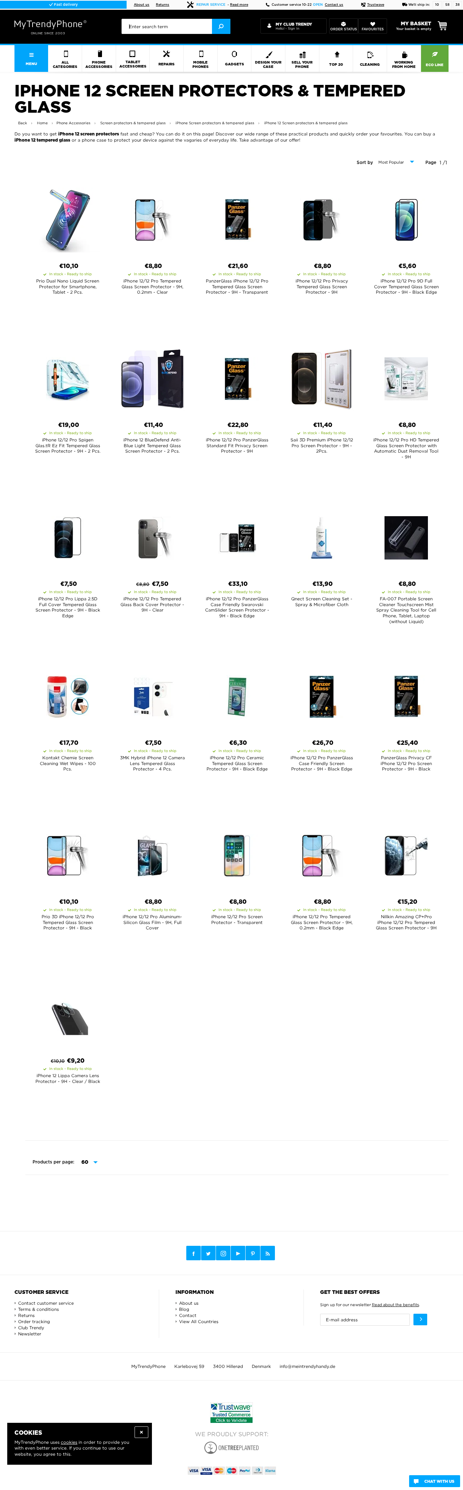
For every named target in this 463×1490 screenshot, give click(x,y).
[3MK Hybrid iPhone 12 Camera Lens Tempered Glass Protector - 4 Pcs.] (152, 694)
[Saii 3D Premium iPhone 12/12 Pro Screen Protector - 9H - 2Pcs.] (321, 377)
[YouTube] (238, 1253)
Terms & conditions (38, 1309)
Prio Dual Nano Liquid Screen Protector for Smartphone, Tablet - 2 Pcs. (67, 286)
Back (22, 123)
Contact (187, 1315)
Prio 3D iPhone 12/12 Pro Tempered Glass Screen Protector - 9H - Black (68, 922)
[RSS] (267, 1253)
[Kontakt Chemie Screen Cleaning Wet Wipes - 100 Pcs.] (67, 694)
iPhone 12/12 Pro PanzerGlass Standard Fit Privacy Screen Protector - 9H (237, 445)
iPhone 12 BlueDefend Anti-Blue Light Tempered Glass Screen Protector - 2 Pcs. (152, 445)
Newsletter (29, 1333)
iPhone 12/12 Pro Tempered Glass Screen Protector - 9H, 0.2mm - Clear (152, 286)
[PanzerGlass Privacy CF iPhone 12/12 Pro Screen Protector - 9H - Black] (406, 694)
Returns (162, 5)
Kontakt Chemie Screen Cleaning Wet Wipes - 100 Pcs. (68, 763)
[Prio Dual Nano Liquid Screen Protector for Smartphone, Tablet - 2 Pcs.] (67, 218)
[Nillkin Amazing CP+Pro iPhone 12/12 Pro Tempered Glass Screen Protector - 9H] (406, 853)
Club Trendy (31, 1327)
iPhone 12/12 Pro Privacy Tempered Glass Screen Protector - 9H (322, 286)
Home (42, 123)
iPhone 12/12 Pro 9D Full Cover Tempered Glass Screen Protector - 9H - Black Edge (406, 286)
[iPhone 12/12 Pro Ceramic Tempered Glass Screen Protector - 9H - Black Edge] (237, 694)
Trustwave (375, 5)
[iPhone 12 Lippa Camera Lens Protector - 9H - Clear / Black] (67, 1012)
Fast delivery (65, 5)
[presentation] (176, 26)
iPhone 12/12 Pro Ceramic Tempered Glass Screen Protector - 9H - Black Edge (237, 763)
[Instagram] (223, 1253)
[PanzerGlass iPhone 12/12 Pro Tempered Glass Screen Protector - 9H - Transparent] (237, 218)
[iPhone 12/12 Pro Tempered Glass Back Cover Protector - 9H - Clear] (152, 536)
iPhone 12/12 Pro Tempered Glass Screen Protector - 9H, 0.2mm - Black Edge (322, 922)
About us (141, 5)
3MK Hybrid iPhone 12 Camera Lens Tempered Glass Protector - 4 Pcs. (152, 763)
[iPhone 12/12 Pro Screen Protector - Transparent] (237, 853)
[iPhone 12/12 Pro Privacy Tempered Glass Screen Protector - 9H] (321, 218)
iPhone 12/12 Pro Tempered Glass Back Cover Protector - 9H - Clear (152, 604)
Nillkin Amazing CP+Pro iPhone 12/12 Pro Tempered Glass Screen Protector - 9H (406, 922)
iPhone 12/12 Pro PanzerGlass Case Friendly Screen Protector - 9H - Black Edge (321, 763)
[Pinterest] (253, 1253)
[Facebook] (193, 1253)
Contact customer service (46, 1303)
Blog (184, 1309)
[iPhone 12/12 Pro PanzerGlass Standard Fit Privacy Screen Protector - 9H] (237, 377)
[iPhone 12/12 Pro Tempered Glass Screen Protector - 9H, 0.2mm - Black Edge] (321, 853)
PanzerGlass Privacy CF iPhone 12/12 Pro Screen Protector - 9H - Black (406, 763)
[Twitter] (208, 1253)
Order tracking (34, 1321)
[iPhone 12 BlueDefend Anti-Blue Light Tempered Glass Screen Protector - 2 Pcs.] (152, 377)
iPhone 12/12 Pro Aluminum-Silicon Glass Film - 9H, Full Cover (152, 922)
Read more (239, 5)
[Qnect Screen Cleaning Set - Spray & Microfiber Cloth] (321, 536)
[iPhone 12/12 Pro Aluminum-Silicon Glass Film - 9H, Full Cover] (152, 853)
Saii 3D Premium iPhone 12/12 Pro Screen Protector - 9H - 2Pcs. (321, 445)
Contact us (334, 5)
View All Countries (198, 1321)
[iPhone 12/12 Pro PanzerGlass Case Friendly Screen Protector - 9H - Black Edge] (321, 694)
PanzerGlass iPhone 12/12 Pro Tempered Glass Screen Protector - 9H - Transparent (237, 286)
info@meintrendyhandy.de (307, 1366)
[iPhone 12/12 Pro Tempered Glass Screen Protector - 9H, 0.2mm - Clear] (152, 218)
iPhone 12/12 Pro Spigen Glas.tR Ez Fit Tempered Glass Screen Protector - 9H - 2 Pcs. (68, 445)
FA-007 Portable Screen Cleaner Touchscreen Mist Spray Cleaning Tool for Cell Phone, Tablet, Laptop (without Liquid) (406, 609)
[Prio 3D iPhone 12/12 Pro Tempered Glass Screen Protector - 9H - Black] (67, 853)
